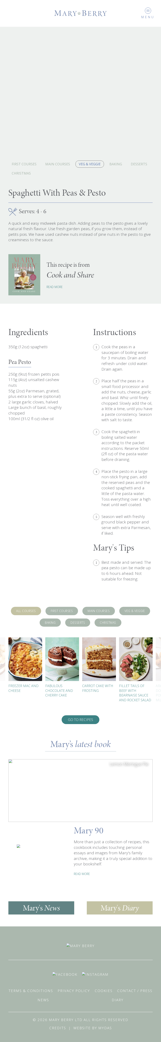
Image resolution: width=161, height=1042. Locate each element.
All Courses (26, 611)
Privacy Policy (74, 990)
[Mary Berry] (80, 12)
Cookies (104, 990)
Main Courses (57, 164)
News (43, 999)
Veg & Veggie (90, 164)
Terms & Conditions (31, 990)
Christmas (21, 173)
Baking (115, 164)
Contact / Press (134, 990)
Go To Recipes (80, 719)
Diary (117, 999)
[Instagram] (95, 974)
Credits (57, 1027)
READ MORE (82, 874)
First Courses (24, 164)
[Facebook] (64, 974)
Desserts (139, 164)
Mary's (41, 908)
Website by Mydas (92, 1027)
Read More (55, 287)
